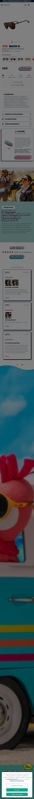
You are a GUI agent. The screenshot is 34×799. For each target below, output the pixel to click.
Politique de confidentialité (17, 781)
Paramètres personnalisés (17, 785)
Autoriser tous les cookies (17, 794)
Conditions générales (12, 779)
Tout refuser (17, 790)
